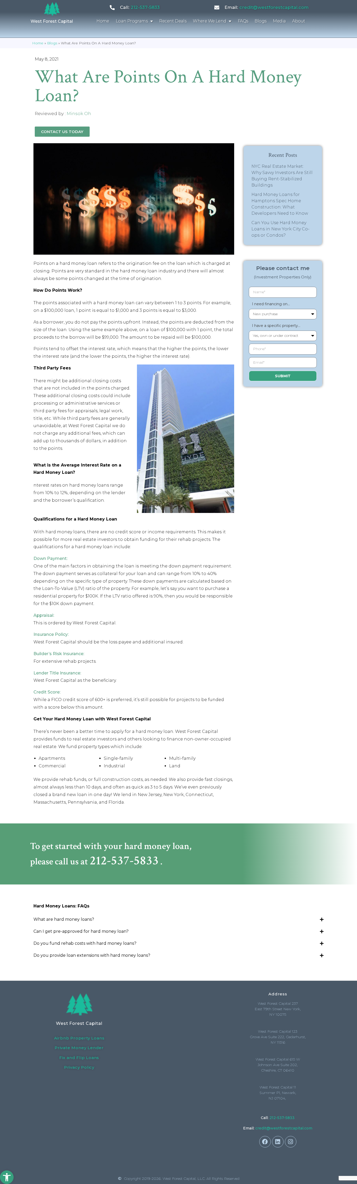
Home (102, 21)
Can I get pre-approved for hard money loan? (81, 931)
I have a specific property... (274, 325)
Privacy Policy (79, 1067)
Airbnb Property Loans (79, 1038)
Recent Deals (172, 21)
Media (279, 21)
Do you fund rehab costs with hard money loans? (84, 943)
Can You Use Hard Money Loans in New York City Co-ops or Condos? (280, 229)
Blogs (260, 21)
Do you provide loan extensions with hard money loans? (91, 955)
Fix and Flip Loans (79, 1057)
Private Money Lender (79, 1047)
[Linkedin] (278, 1141)
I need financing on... (269, 304)
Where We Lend (209, 21)
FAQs (243, 21)
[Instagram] (290, 1141)
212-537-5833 (145, 7)
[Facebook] (265, 1141)
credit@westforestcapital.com (274, 7)
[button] (7, 1177)
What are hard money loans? (63, 919)
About (298, 21)
